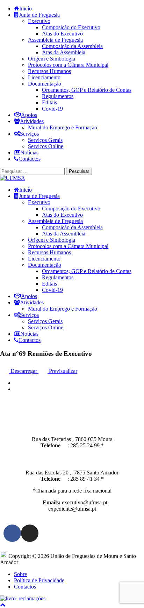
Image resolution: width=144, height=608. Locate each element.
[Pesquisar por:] (33, 171)
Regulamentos (57, 96)
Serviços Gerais (45, 140)
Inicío (25, 8)
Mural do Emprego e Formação (62, 127)
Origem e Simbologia (51, 59)
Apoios (29, 115)
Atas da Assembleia (63, 52)
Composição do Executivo (71, 27)
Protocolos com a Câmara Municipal (68, 65)
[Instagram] (29, 533)
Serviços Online (45, 146)
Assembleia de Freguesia (55, 40)
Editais (49, 102)
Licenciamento (44, 77)
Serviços (29, 134)
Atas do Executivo (62, 34)
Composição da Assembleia (72, 46)
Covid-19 (52, 109)
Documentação (44, 84)
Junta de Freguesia (39, 15)
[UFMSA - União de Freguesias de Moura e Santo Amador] (12, 178)
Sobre (20, 574)
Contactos (30, 159)
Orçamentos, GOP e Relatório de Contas (86, 90)
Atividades (32, 121)
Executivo (39, 21)
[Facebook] (12, 533)
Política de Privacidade (39, 580)
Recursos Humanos (49, 71)
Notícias (29, 152)
